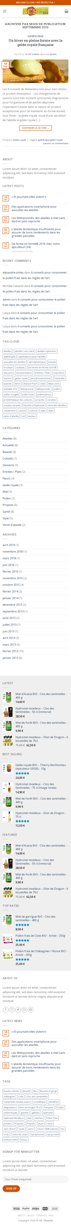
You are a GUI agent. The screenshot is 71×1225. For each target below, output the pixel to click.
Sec (63, 1128)
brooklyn (8, 367)
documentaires (24, 372)
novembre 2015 (13, 578)
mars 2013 (9, 644)
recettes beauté (12, 405)
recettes (52, 399)
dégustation (10, 1107)
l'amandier (59, 378)
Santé (6, 511)
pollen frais (28, 394)
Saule (21, 1128)
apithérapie (43, 139)
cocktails (20, 367)
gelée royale (56, 139)
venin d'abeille (11, 416)
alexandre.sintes (13, 272)
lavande (8, 383)
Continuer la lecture (35, 127)
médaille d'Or (10, 388)
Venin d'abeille (12, 525)
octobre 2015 (11, 585)
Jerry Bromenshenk (41, 378)
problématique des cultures (18, 399)
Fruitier (60, 1107)
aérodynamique (37, 361)
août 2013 (9, 618)
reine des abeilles (57, 405)
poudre (7, 1123)
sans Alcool (9, 1128)
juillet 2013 (10, 625)
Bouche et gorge (48, 1091)
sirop (6, 1134)
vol (23, 416)
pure (40, 1123)
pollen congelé (11, 394)
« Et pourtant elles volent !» (29, 197)
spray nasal (53, 1134)
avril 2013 (9, 638)
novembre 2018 (13, 551)
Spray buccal (37, 1134)
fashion (8, 378)
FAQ (51, 1215)
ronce (50, 1123)
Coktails (8, 458)
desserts (8, 372)
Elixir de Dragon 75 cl (29, 1107)
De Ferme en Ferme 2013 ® (42, 367)
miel (43, 383)
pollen (57, 388)
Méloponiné (27, 388)
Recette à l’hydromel (33, 405)
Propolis (8, 505)
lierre (18, 383)
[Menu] (5, 11)
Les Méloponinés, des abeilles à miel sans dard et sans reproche (38, 219)
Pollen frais (52, 1118)
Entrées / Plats (42, 372)
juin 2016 (8, 565)
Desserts (8, 465)
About (21, 1215)
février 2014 (10, 591)
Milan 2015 (53, 383)
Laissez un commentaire (55, 143)
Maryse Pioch (31, 383)
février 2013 (10, 651)
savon (31, 1128)
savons (22, 410)
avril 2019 (9, 545)
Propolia (19, 1123)
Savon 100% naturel (47, 1128)
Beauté (7, 452)
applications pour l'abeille (32, 356)
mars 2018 (9, 558)
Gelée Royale (10, 1112)
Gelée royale (35, 36)
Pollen (7, 498)
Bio (35, 1091)
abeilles (8, 351)
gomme (24, 1112)
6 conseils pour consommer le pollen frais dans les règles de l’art (35, 275)
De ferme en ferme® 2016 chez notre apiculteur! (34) (36, 245)
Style (6, 518)
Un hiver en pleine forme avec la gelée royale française (36, 43)
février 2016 (10, 571)
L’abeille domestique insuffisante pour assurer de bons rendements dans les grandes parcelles (36, 233)
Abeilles (8, 438)
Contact (41, 1215)
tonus (24, 1139)
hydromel (48, 1112)
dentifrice (54, 1101)
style (42, 410)
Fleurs (7, 478)
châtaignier (9, 1096)
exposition (58, 372)
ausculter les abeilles (15, 361)
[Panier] (66, 11)
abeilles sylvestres (46, 351)
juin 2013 (8, 631)
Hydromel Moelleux (14, 1118)
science (33, 410)
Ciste (20, 1096)
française (48, 1107)
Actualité (8, 445)
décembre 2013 (12, 605)
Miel (5, 492)
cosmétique (39, 1101)
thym (51, 410)
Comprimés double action (17, 1101)
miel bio (39, 1118)
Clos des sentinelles (37, 1096)
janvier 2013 (10, 658)
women (32, 416)
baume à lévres (11, 1091)
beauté (52, 361)
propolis (40, 399)
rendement (9, 410)
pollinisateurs (44, 394)
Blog (31, 1215)
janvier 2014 (10, 598)
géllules (36, 1112)
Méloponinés (43, 388)
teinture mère (11, 1139)
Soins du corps (20, 1134)
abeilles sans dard (24, 351)
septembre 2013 (13, 611)
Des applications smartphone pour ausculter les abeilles (34, 208)
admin (53, 54)
